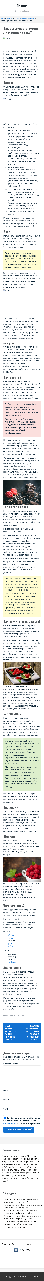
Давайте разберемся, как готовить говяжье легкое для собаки (31, 1032)
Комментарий (11, 1063)
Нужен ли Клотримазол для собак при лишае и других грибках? (20, 1174)
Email (6, 1099)
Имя (5, 1090)
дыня (10, 943)
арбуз (10, 946)
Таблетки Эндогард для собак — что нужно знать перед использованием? (19, 1168)
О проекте (33, 1276)
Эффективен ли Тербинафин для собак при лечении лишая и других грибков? (20, 1163)
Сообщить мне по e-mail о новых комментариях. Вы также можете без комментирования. (21, 1121)
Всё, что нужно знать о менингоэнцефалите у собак (22, 1200)
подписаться (9, 1123)
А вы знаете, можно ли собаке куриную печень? (11, 1032)
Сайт (5, 1109)
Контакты (22, 1276)
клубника (12, 962)
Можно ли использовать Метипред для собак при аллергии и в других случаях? (21, 1157)
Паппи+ (22, 5)
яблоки (11, 935)
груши (10, 938)
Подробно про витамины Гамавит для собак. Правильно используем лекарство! (20, 1224)
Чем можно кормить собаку (14, 1015)
